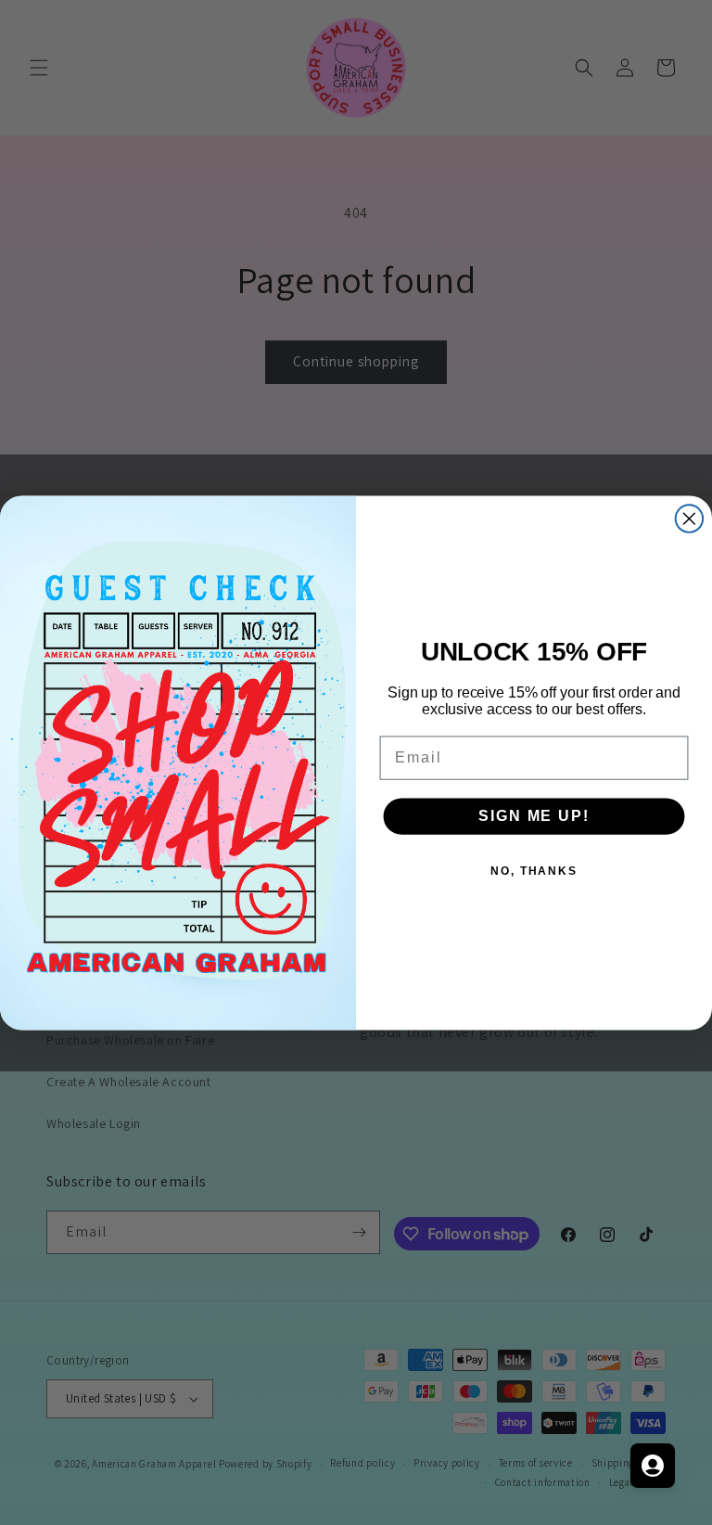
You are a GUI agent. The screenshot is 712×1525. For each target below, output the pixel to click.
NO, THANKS (534, 870)
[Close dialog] (690, 518)
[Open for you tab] (652, 1465)
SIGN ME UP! (533, 815)
